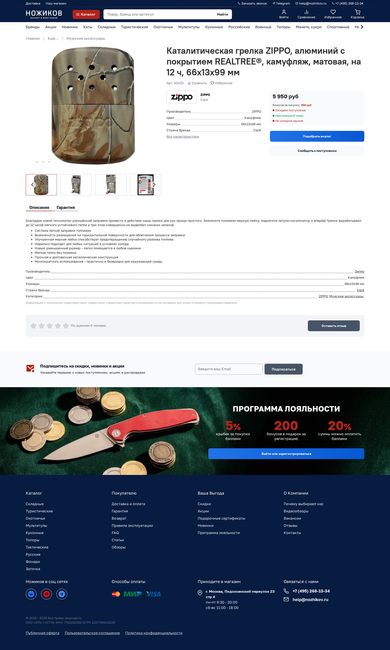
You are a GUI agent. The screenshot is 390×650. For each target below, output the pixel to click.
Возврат (119, 518)
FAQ (115, 532)
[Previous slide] (32, 184)
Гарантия (120, 511)
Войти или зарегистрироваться (286, 454)
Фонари (33, 561)
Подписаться (283, 369)
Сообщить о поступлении (317, 151)
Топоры (32, 540)
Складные (35, 504)
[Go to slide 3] (43, 162)
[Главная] (44, 14)
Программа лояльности (219, 532)
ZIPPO (205, 95)
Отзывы (290, 525)
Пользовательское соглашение (92, 633)
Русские (33, 554)
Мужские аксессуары (86, 38)
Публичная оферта (42, 633)
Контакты (292, 532)
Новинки (206, 525)
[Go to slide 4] (49, 162)
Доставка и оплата (128, 504)
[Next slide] (361, 27)
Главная (33, 38)
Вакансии (292, 518)
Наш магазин (56, 3)
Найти (222, 14)
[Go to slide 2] (37, 162)
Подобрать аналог (317, 136)
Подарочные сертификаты (221, 518)
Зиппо (359, 271)
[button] (41, 184)
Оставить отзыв (334, 326)
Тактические (37, 547)
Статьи (118, 540)
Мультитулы (36, 525)
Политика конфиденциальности (154, 633)
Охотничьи (35, 518)
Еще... (53, 38)
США (360, 290)
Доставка (33, 3)
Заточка (33, 569)
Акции (203, 511)
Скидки (204, 504)
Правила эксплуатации (132, 525)
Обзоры (119, 547)
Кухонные (35, 532)
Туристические (39, 511)
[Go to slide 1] (30, 161)
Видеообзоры (296, 511)
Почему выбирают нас (304, 504)
